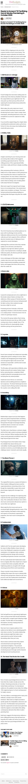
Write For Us (8, 781)
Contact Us (16, 782)
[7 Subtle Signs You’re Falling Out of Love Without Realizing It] (5, 743)
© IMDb (16, 89)
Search (26, 774)
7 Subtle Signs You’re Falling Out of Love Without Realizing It (18, 742)
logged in (8, 762)
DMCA (3, 781)
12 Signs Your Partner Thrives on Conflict (16, 733)
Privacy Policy (23, 781)
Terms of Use (16, 781)
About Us (11, 782)
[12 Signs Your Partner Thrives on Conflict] (5, 734)
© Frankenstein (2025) (17, 44)
